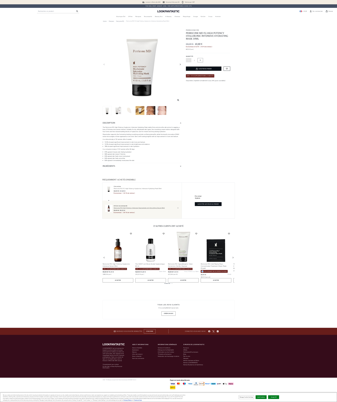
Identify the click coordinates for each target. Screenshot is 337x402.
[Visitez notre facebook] (209, 331)
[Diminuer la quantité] (188, 60)
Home (105, 21)
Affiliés (185, 350)
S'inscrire (149, 331)
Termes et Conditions (164, 348)
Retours (134, 352)
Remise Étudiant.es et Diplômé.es (193, 365)
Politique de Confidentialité (166, 350)
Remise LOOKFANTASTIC (190, 362)
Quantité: (189, 56)
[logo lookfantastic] (168, 11)
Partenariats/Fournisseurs (190, 352)
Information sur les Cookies (166, 352)
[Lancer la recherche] (77, 11)
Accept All (273, 397)
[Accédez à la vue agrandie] (178, 100)
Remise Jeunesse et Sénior (191, 360)
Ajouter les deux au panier (208, 204)
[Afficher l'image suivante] (180, 64)
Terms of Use (138, 400)
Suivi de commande (138, 358)
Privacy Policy (128, 400)
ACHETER (118, 280)
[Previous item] (104, 257)
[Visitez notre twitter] (213, 331)
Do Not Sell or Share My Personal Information (112, 367)
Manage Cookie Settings (246, 397)
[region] (168, 397)
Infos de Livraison (137, 354)
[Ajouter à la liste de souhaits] (227, 69)
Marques (111, 21)
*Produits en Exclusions (165, 354)
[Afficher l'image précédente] (104, 64)
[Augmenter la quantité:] (200, 60)
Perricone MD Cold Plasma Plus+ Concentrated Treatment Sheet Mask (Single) (213, 266)
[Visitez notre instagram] (218, 331)
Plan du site (186, 356)
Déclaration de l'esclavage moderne (168, 356)
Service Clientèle (137, 348)
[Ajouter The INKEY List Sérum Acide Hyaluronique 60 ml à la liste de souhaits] (163, 233)
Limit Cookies (261, 397)
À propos (186, 348)
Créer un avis (168, 313)
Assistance (135, 350)
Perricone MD (120, 21)
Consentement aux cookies (111, 364)
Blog (184, 354)
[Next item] (233, 257)
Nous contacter (136, 356)
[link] (316, 11)
